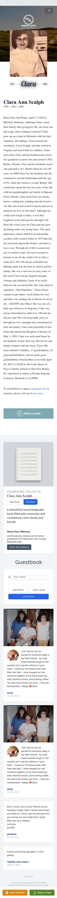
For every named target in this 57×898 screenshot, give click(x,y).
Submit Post (28, 596)
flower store (36, 393)
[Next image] (50, 627)
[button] (28, 627)
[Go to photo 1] (26, 644)
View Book (14, 501)
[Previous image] (6, 627)
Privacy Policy (20, 885)
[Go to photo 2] (28, 644)
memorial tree (38, 388)
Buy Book (30, 501)
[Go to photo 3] (30, 644)
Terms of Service (36, 885)
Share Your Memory (19, 547)
